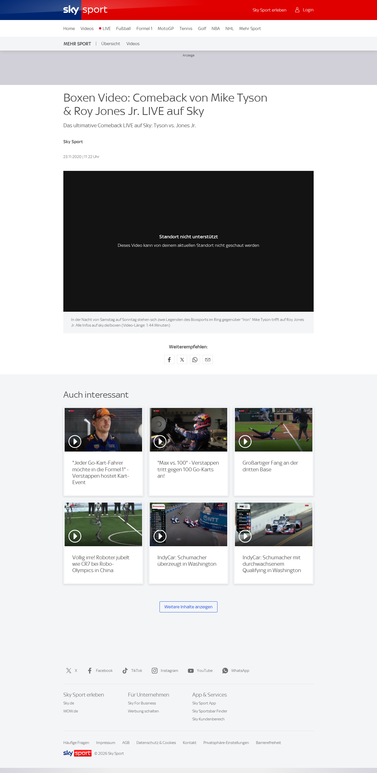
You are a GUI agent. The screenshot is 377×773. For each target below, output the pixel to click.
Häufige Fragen (76, 742)
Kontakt (189, 742)
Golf (202, 28)
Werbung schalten (143, 711)
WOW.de (70, 711)
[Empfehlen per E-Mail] (208, 359)
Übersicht (110, 43)
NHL (229, 28)
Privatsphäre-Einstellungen (226, 742)
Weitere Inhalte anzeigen (188, 606)
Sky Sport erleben (269, 10)
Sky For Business (142, 703)
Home (69, 28)
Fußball (123, 28)
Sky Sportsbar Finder (209, 711)
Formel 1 (144, 28)
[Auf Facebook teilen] (169, 359)
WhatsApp (240, 670)
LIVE (107, 28)
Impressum (105, 742)
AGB (126, 742)
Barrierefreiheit (268, 742)
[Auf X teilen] (182, 359)
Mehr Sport (250, 28)
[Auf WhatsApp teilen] (195, 359)
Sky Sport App (204, 703)
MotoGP (166, 28)
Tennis (186, 28)
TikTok (136, 670)
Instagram (169, 670)
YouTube (205, 670)
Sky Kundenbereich (208, 719)
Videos (87, 28)
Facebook (104, 670)
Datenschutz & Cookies (156, 742)
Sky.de (68, 703)
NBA (216, 28)
